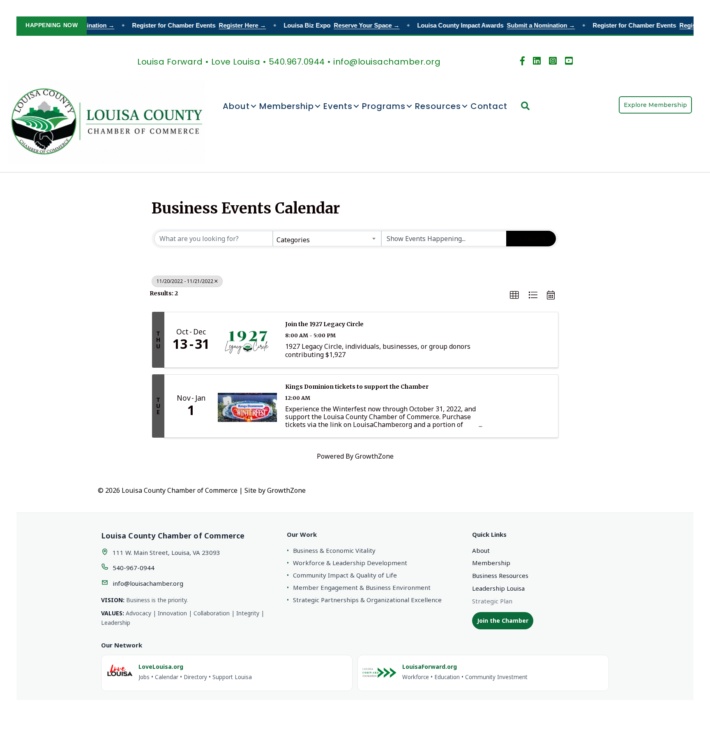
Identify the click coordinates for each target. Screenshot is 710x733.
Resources (438, 106)
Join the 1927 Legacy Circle (324, 324)
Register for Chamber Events (193, 25)
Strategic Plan (492, 601)
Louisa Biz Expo (336, 25)
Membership (286, 106)
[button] (514, 295)
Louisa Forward (170, 61)
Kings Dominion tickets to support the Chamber (357, 386)
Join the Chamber (502, 620)
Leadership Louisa (498, 588)
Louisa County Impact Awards (490, 25)
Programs (384, 106)
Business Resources (500, 575)
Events (338, 106)
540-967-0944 (133, 568)
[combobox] (327, 238)
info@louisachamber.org (148, 583)
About (236, 106)
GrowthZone (374, 456)
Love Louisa (235, 61)
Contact (488, 106)
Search (534, 238)
